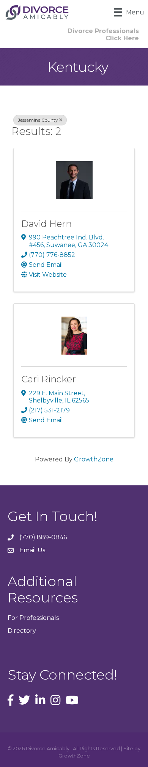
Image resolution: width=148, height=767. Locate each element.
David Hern (46, 223)
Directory (22, 630)
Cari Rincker (48, 379)
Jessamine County (38, 120)
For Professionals (33, 617)
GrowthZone (93, 459)
